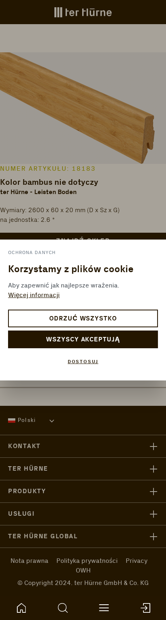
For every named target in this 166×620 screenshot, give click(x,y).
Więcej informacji (34, 295)
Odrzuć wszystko (83, 318)
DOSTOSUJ (83, 362)
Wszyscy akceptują (83, 339)
